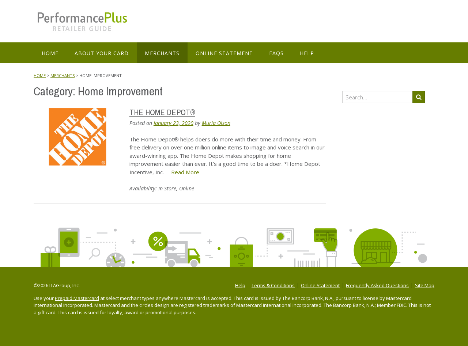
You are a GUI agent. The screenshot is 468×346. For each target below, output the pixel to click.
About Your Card (102, 53)
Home (50, 53)
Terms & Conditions (273, 285)
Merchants (162, 53)
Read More (185, 172)
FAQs (276, 53)
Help (307, 53)
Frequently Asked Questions (377, 285)
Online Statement (224, 53)
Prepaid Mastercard (77, 298)
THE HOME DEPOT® (162, 112)
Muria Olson (216, 122)
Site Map (424, 285)
